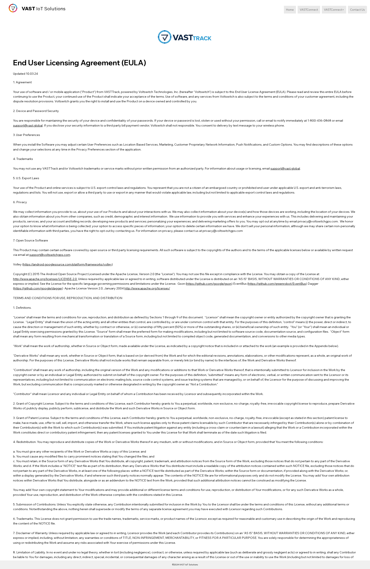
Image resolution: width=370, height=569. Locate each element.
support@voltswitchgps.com (49, 255)
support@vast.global (28, 125)
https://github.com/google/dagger (38, 288)
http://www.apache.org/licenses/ (147, 288)
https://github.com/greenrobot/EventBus (277, 284)
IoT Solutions (44, 9)
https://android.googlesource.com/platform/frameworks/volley (67, 264)
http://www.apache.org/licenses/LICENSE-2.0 (45, 279)
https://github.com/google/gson (208, 284)
